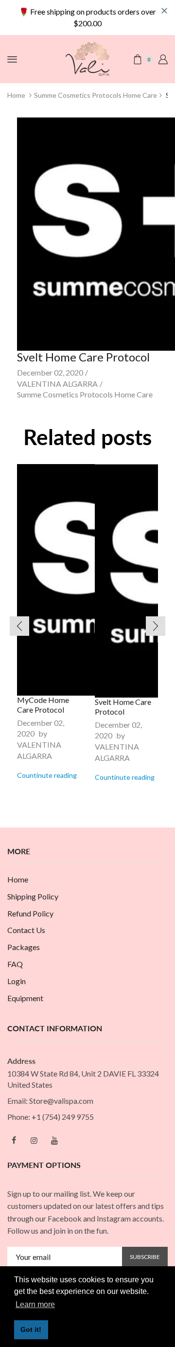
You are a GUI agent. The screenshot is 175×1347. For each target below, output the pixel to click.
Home (16, 95)
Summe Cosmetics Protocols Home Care (95, 95)
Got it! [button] (30, 1329)
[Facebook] (14, 1140)
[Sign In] (163, 59)
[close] (164, 10)
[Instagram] (34, 1140)
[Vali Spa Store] (87, 58)
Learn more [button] (35, 1304)
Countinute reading (47, 775)
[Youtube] (54, 1140)
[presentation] (19, 626)
